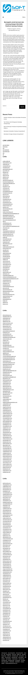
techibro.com (6, 207)
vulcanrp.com (6, 210)
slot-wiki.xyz (5, 270)
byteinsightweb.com (7, 411)
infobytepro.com (6, 505)
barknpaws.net (6, 342)
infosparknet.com (7, 584)
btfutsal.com (5, 172)
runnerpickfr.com (6, 166)
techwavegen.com (7, 440)
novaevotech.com (7, 527)
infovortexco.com (7, 545)
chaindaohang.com (7, 223)
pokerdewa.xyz (6, 269)
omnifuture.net (6, 167)
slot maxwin (21, 657)
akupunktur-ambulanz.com (9, 216)
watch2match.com (7, 272)
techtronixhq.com (7, 483)
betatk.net (5, 300)
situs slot (14, 654)
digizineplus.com (6, 580)
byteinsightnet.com (7, 513)
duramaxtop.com (6, 384)
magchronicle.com (7, 407)
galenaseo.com (6, 273)
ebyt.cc (4, 221)
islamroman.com (6, 200)
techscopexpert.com (7, 421)
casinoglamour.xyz (7, 264)
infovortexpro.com (7, 462)
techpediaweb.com (7, 423)
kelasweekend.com (7, 299)
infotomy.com (6, 400)
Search (4, 105)
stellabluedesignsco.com (8, 389)
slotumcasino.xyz (6, 262)
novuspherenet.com (7, 621)
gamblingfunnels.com (8, 169)
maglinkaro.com (6, 557)
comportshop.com (7, 280)
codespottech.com (7, 404)
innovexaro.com (6, 581)
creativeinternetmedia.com (9, 183)
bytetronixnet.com (7, 467)
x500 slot (9, 655)
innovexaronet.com (7, 521)
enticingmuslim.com (7, 375)
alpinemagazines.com (8, 208)
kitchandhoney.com (7, 239)
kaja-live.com (6, 194)
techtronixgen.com (7, 416)
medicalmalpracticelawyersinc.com (10, 278)
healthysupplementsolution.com (10, 402)
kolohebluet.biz (6, 254)
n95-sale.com (6, 185)
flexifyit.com (5, 599)
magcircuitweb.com (7, 419)
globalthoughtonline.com (8, 346)
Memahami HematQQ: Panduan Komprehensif (14, 131)
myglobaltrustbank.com (8, 275)
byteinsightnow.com (7, 456)
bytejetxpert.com (6, 469)
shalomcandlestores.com (8, 351)
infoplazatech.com (7, 500)
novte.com (5, 229)
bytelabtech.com (6, 491)
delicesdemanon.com (7, 243)
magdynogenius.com (7, 413)
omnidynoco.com (7, 626)
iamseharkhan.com (7, 334)
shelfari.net (5, 259)
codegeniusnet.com (7, 508)
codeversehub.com (7, 565)
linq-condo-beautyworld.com (9, 220)
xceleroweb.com (6, 635)
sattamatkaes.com (7, 354)
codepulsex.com (6, 549)
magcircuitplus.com (7, 464)
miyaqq (22, 661)
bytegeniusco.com (7, 434)
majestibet (17, 661)
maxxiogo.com (6, 600)
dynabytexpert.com (7, 597)
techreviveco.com (7, 556)
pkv (3, 148)
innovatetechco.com (7, 426)
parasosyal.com (6, 373)
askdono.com (6, 177)
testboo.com (5, 245)
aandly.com (5, 302)
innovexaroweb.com (7, 554)
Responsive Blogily (11, 673)
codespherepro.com (7, 451)
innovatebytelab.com (7, 503)
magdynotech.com (7, 576)
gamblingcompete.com (8, 180)
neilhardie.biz (6, 251)
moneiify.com (6, 348)
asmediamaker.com (7, 345)
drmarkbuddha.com (7, 224)
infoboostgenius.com (7, 438)
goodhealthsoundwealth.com (9, 377)
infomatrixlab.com (7, 564)
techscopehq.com (7, 578)
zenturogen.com (6, 607)
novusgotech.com (7, 602)
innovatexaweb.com (7, 492)
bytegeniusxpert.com (7, 502)
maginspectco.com (7, 470)
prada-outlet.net (6, 161)
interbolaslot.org (6, 318)
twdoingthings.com (7, 388)
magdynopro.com (7, 427)
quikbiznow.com (6, 634)
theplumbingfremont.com (8, 294)
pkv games (8, 654)
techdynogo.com (6, 405)
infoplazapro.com (7, 429)
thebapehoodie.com (7, 372)
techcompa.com (6, 196)
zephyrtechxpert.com (7, 543)
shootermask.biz (6, 256)
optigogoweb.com (7, 637)
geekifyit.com (6, 353)
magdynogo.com (6, 472)
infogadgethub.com (7, 484)
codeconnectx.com (7, 518)
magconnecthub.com (7, 568)
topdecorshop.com (7, 281)
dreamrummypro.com (8, 323)
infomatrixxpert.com (7, 519)
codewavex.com (6, 534)
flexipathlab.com (6, 614)
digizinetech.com (6, 445)
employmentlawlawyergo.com (9, 277)
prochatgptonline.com (8, 191)
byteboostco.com (6, 535)
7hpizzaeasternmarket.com (9, 231)
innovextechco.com (7, 529)
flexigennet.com (6, 394)
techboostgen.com (7, 488)
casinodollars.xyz (6, 266)
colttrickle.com (6, 164)
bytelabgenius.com (7, 424)
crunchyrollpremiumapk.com (9, 356)
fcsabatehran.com (7, 381)
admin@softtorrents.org (14, 30)
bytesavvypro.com (7, 442)
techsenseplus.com (7, 437)
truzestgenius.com (7, 540)
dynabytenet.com (7, 559)
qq (3, 154)
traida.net (5, 237)
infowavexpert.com (7, 432)
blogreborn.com (6, 186)
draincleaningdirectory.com (9, 362)
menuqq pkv (4, 652)
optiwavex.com (6, 624)
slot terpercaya (6, 151)
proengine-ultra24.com (8, 234)
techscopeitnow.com (7, 465)
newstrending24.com (7, 296)
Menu (23, 17)
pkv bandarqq (6, 149)
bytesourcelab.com (7, 583)
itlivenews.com (6, 292)
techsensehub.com (7, 489)
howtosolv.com (6, 242)
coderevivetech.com (7, 457)
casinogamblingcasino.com (9, 359)
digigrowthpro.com (7, 162)
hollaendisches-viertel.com (9, 232)
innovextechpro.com (7, 418)
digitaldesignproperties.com (9, 337)
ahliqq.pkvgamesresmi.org (11, 663)
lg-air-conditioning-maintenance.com (11, 226)
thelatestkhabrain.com (8, 335)
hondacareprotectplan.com (9, 357)
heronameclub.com (7, 396)
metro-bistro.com (7, 240)
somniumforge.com (7, 367)
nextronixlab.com (7, 592)
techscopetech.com (7, 551)
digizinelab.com (6, 546)
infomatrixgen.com (7, 446)
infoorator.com (6, 227)
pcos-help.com (6, 170)
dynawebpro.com (7, 611)
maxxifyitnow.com (7, 586)
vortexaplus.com (6, 618)
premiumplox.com (7, 248)
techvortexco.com (7, 497)
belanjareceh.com (7, 326)
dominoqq (5, 146)
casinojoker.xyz (6, 267)
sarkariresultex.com (7, 338)
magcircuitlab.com (7, 532)
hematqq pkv (14, 657)
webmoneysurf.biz (7, 253)
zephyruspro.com (7, 589)
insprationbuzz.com (7, 329)
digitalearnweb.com (7, 316)
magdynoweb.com (7, 553)
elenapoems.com (6, 378)
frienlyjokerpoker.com (8, 204)
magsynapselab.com (7, 415)
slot (4, 654)
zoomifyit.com (6, 640)
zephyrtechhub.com (7, 627)
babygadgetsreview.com (8, 215)
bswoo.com (5, 304)
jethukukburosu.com (7, 365)
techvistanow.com (7, 522)
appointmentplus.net (7, 289)
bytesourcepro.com (7, 561)
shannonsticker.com (7, 327)
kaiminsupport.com (7, 324)
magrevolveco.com (7, 459)
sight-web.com (6, 197)
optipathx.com (6, 591)
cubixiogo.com (6, 619)
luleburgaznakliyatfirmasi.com (9, 370)
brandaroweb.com (7, 638)
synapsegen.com (6, 613)
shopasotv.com (6, 283)
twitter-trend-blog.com (8, 212)
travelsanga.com (6, 285)
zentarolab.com (6, 632)
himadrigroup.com (7, 199)
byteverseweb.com (7, 567)
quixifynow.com (6, 588)
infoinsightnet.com (7, 510)
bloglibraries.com (7, 369)
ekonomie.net (6, 288)
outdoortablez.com (7, 399)
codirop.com (5, 173)
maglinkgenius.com (7, 530)
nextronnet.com (6, 603)
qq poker (23, 660)
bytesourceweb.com (7, 454)
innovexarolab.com (7, 448)
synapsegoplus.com (7, 572)
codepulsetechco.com (7, 515)
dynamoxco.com (6, 605)
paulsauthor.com (6, 391)
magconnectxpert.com (8, 538)
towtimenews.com (7, 361)
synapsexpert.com (7, 630)
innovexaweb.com (7, 608)
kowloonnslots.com (7, 205)
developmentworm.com (8, 291)
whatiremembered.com (8, 218)
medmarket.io (6, 397)
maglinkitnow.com (7, 410)
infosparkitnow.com (7, 495)
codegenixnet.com (7, 453)
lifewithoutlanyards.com (8, 235)
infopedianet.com (7, 573)
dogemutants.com (7, 383)
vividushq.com (6, 616)
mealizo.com (5, 340)
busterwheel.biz (6, 258)
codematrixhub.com (7, 435)
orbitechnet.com (6, 622)
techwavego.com (6, 548)
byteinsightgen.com (7, 443)
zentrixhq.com (6, 594)
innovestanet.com (7, 595)
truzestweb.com (6, 629)
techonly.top (5, 178)
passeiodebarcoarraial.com (9, 331)
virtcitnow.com (6, 188)
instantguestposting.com (8, 286)
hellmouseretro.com (7, 380)
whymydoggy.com (7, 315)
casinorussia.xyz (6, 261)
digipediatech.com (7, 408)
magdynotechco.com (7, 494)
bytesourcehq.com (7, 511)
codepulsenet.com (7, 575)
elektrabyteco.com (7, 537)
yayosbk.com (6, 250)
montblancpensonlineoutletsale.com (11, 213)
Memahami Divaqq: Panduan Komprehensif (13, 134)
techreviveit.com (6, 430)
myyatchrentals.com (7, 350)
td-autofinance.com (7, 202)
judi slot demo (6, 145)
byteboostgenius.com (7, 570)
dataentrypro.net (6, 321)
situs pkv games (11, 652)
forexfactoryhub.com (7, 192)
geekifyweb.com (6, 499)
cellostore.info (6, 343)
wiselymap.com (6, 189)
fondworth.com (6, 332)
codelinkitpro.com (7, 486)
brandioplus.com (6, 610)
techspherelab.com (7, 562)
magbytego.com (6, 507)
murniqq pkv (8, 657)
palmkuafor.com (6, 319)
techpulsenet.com (7, 541)
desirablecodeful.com (7, 392)
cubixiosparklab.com (7, 526)
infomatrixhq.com (7, 524)
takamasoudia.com (7, 386)
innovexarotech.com (7, 461)
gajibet (2, 663)
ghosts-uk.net (6, 175)
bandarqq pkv (15, 655)
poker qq (19, 654)
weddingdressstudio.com (8, 246)
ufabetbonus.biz (6, 297)
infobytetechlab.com (7, 450)
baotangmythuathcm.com (8, 364)
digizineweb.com (6, 516)
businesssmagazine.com (8, 181)
